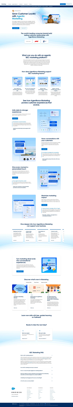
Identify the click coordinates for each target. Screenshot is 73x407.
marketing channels (45, 358)
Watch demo (19, 271)
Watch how (50, 6)
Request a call (24, 338)
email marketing (30, 362)
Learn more (15, 118)
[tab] (28, 282)
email (49, 358)
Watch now (15, 307)
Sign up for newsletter (42, 338)
